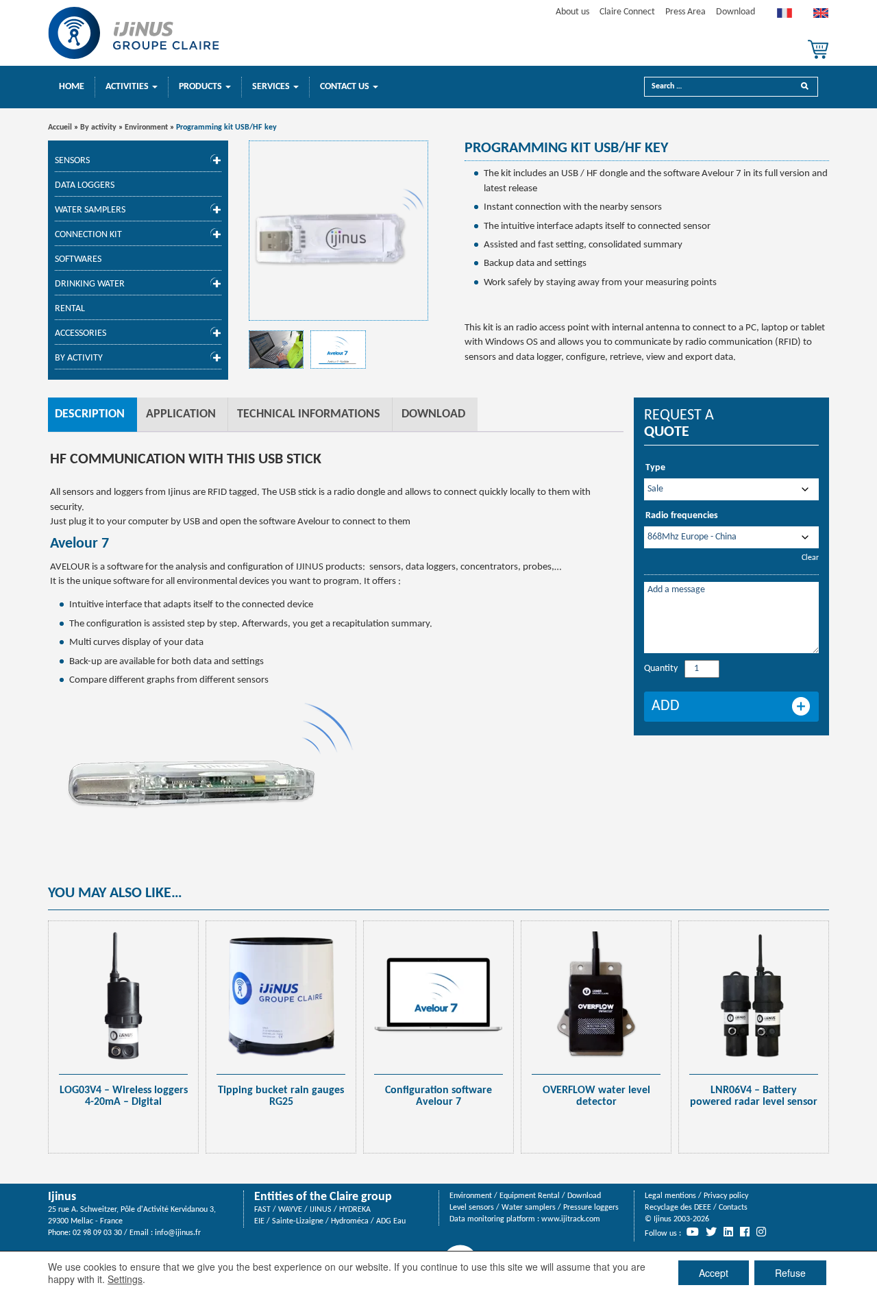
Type (655, 468)
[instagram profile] (761, 1231)
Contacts (733, 1208)
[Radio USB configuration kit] (339, 231)
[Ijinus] (133, 33)
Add (666, 706)
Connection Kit (88, 235)
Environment (146, 127)
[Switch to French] (784, 16)
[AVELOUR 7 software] (276, 349)
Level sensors (471, 1208)
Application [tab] (181, 414)
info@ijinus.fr (178, 1233)
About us (572, 12)
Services (272, 87)
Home (71, 87)
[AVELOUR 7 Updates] (338, 349)
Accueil (60, 127)
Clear (810, 558)
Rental (70, 309)
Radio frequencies (681, 516)
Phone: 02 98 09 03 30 (85, 1233)
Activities (128, 87)
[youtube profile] (693, 1231)
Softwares (78, 259)
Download (735, 12)
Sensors (72, 161)
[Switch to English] (820, 16)
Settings (125, 1279)
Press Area (685, 12)
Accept (713, 1273)
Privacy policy (726, 1196)
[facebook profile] (745, 1231)
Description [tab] (90, 414)
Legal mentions (670, 1196)
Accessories (80, 333)
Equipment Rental (529, 1196)
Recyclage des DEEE (678, 1208)
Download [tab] (433, 414)
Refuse (790, 1273)
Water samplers (90, 210)
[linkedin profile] (728, 1231)
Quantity (661, 668)
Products (201, 87)
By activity (98, 127)
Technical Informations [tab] (308, 414)
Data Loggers (84, 185)
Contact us (345, 87)
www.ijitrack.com (570, 1219)
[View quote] (818, 49)
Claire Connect (627, 12)
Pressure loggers (591, 1208)
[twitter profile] (711, 1231)
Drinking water (90, 284)
